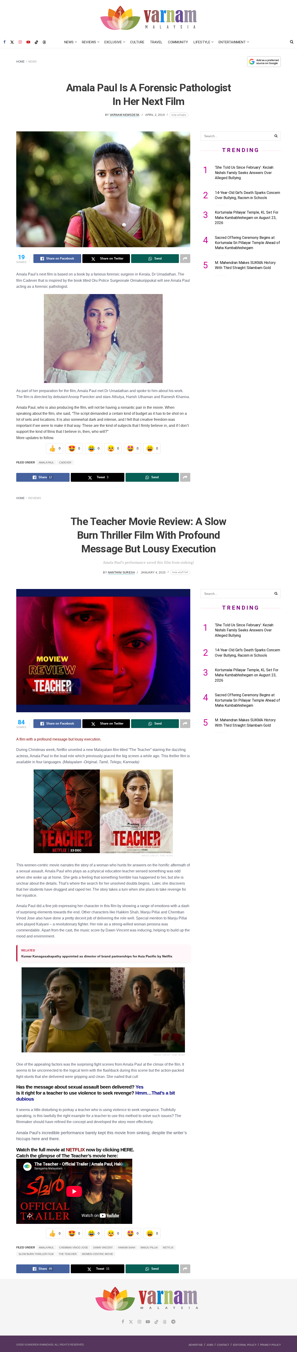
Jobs (210, 1344)
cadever (65, 462)
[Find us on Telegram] (173, 1322)
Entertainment (232, 42)
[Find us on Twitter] (12, 42)
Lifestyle (202, 42)
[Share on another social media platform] (185, 258)
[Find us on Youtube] (28, 42)
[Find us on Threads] (44, 42)
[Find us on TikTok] (36, 42)
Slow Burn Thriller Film (36, 1254)
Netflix (168, 1247)
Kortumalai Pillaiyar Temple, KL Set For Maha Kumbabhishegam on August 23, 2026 (246, 217)
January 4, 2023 (153, 572)
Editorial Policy (244, 1344)
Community (178, 42)
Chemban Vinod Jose (73, 1247)
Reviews (89, 42)
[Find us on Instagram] (20, 42)
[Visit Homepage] (148, 18)
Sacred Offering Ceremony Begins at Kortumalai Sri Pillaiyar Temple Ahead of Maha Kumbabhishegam (247, 242)
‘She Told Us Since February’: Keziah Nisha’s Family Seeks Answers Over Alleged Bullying (244, 172)
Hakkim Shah (126, 1247)
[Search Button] (292, 42)
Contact (223, 1344)
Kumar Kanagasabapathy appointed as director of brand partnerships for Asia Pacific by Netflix (96, 956)
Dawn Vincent (103, 1247)
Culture (137, 42)
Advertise (196, 1344)
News (69, 42)
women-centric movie (97, 1254)
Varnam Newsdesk (124, 115)
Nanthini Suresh (121, 572)
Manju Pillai (149, 1247)
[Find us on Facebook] (4, 42)
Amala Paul (46, 462)
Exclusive (113, 42)
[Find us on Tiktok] (156, 1322)
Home (20, 61)
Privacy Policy (270, 1344)
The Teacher (68, 1254)
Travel (156, 42)
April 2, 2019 (155, 115)
